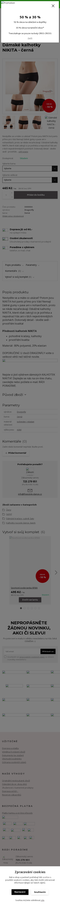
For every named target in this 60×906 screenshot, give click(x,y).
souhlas (46, 877)
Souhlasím (40, 892)
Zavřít (30, 38)
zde (42, 900)
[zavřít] (53, 6)
